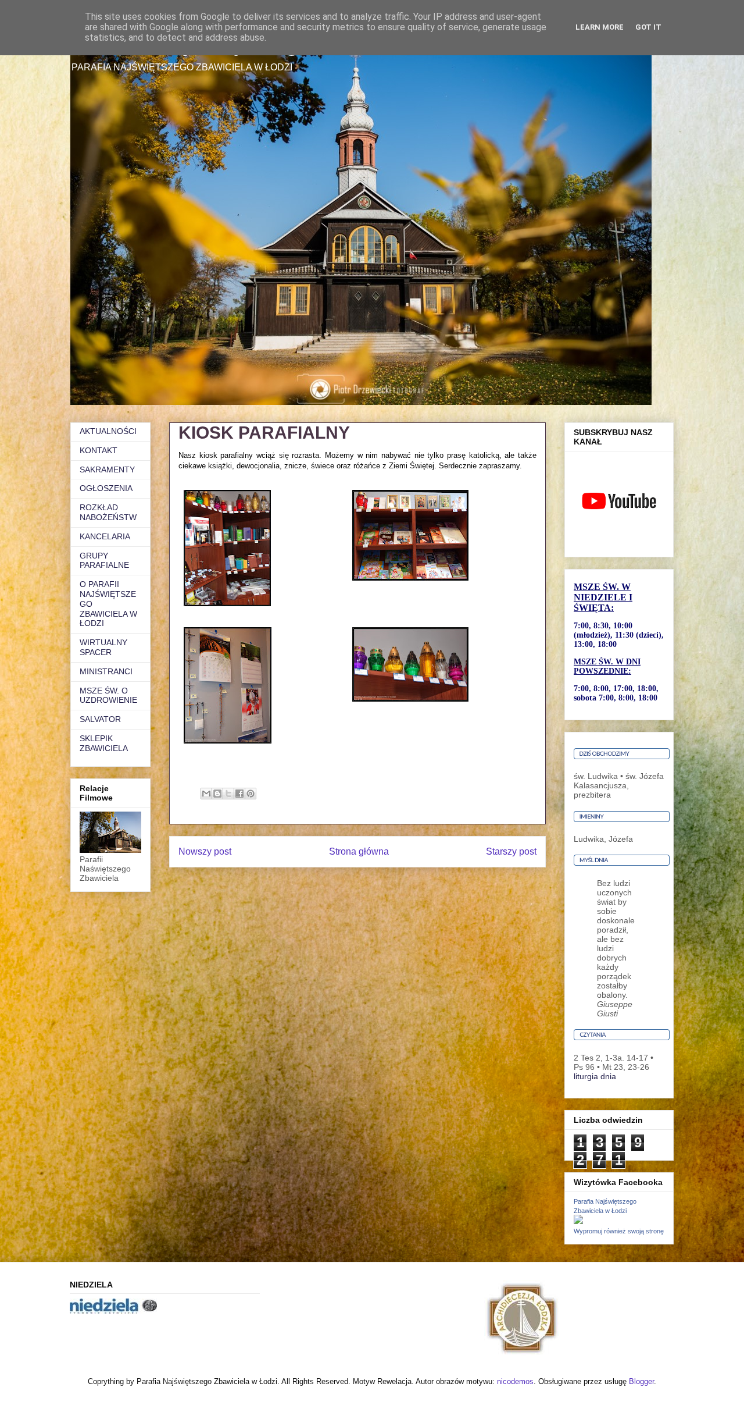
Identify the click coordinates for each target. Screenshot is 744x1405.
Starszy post (511, 851)
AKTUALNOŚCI (108, 431)
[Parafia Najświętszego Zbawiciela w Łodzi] (578, 1221)
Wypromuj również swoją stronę (619, 1231)
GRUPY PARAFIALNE (104, 560)
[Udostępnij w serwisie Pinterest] (250, 793)
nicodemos (515, 1381)
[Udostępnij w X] (228, 793)
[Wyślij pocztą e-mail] (206, 793)
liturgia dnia (595, 1076)
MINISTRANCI (106, 671)
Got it (648, 27)
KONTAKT (98, 450)
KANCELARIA (105, 536)
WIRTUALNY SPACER (103, 647)
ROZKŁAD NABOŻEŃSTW (108, 512)
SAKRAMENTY (107, 469)
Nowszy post (204, 851)
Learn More (599, 27)
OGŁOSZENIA (106, 488)
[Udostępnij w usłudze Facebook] (239, 793)
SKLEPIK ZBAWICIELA (104, 743)
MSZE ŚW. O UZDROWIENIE (108, 695)
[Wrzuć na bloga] (217, 793)
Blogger (641, 1381)
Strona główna (359, 851)
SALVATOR (100, 719)
